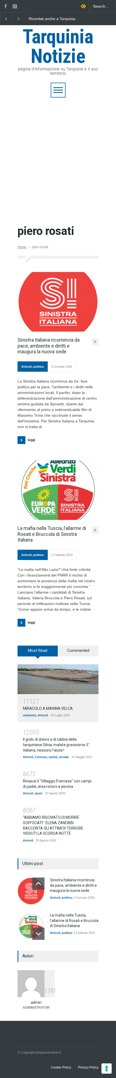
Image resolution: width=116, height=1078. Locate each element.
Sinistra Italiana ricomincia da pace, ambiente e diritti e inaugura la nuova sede (49, 345)
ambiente (29, 715)
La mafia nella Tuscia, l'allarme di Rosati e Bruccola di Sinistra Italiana (74, 920)
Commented (78, 650)
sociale (64, 757)
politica (38, 366)
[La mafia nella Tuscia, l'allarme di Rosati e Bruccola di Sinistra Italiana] (31, 926)
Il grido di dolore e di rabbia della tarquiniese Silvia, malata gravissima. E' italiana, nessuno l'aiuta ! (56, 744)
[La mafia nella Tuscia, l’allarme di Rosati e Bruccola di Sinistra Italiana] (58, 490)
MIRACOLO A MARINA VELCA (48, 708)
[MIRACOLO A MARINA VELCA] (58, 679)
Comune (41, 757)
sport (38, 793)
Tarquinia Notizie (58, 46)
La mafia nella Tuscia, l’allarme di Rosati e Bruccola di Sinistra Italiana (52, 534)
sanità (53, 757)
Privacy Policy (88, 1067)
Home (22, 247)
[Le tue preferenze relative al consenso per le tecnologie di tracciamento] (106, 1068)
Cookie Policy (61, 1067)
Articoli (26, 366)
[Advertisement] (58, 158)
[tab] (38, 653)
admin (36, 1002)
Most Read (37, 650)
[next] (38, 934)
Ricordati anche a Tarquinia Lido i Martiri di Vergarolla (52, 19)
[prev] (38, 884)
